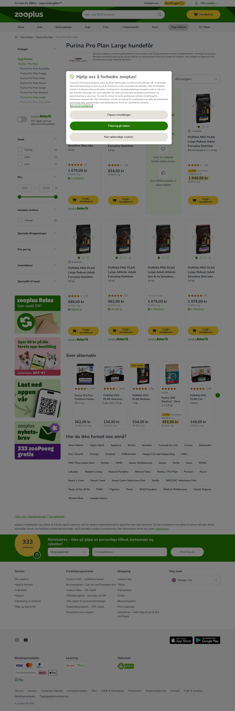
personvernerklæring (81, 105)
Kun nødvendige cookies (118, 137)
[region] (119, 107)
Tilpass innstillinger (119, 115)
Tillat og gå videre (119, 126)
